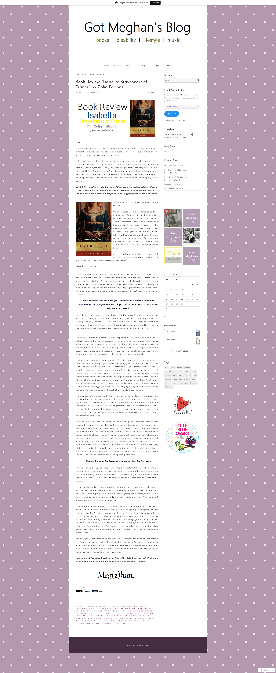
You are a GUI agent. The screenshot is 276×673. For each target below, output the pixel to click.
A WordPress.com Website (137, 645)
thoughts (97, 623)
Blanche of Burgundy (126, 608)
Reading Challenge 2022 (116, 618)
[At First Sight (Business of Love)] (198, 344)
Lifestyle (155, 66)
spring (79, 623)
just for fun (183, 375)
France (136, 611)
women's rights (120, 623)
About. (116, 66)
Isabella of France (146, 613)
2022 (102, 608)
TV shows (193, 383)
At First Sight (170, 340)
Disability (141, 66)
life (85, 616)
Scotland (150, 620)
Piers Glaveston (122, 616)
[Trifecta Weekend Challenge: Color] (173, 237)
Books (128, 66)
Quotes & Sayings (130, 606)
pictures (187, 379)
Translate (182, 137)
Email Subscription (174, 90)
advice (173, 367)
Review (132, 618)
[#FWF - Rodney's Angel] (191, 237)
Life (119, 606)
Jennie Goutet (172, 334)
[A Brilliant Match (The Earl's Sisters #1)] (198, 336)
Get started (155, 2)
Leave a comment (150, 92)
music (174, 379)
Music (168, 66)
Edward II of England (111, 611)
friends (167, 375)
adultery (109, 608)
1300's (96, 608)
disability (187, 367)
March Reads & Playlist (173, 188)
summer (87, 623)
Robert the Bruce (145, 618)
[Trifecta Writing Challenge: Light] (191, 256)
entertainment (170, 371)
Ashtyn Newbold (173, 342)
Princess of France (140, 616)
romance (115, 620)
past (180, 379)
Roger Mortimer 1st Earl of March (93, 620)
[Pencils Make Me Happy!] (191, 218)
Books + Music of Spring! (174, 184)
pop (193, 379)
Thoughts (80, 608)
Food (194, 371)
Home (106, 66)
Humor (174, 375)
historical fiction (85, 613)
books (79, 611)
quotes (99, 618)
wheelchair (169, 387)
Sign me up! (171, 114)
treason (107, 623)
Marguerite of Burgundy (100, 616)
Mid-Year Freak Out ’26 (173, 166)
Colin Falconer (91, 611)
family (180, 371)
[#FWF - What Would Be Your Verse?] (173, 256)
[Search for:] (182, 80)
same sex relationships (133, 620)
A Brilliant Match (172, 331)
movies (168, 379)
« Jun (166, 316)
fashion (187, 371)
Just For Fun (110, 606)
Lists (195, 375)
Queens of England (85, 618)
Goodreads (146, 611)
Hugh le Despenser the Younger (120, 613)
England (127, 611)
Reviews (144, 606)
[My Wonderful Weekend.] (173, 218)
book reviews (144, 608)
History (99, 606)
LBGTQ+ (79, 616)
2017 (167, 367)
